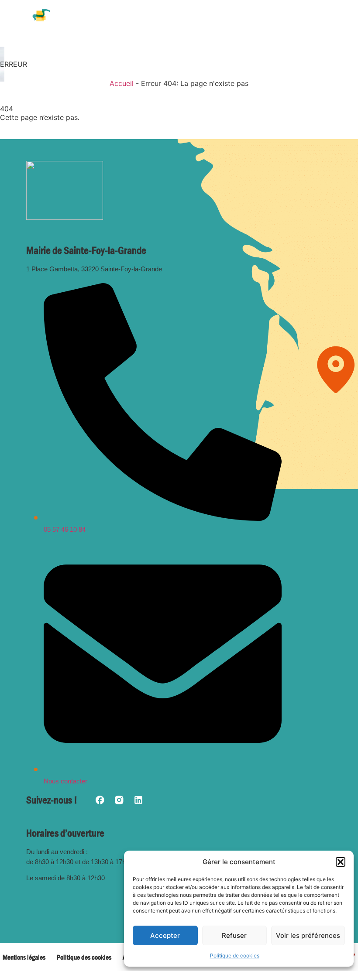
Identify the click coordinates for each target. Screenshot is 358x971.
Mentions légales (24, 957)
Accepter (165, 935)
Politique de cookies (234, 955)
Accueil (122, 83)
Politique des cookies (84, 957)
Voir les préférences (308, 935)
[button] (340, 862)
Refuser (234, 935)
